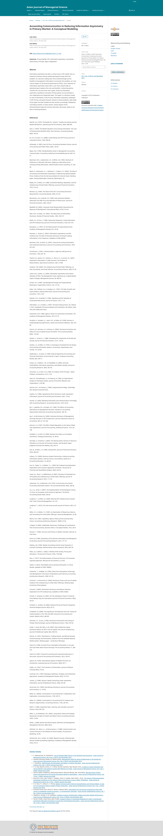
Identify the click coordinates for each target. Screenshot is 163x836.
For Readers (114, 83)
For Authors (114, 86)
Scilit (112, 51)
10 (40, 807)
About (29, 10)
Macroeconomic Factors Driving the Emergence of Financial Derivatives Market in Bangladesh (67, 773)
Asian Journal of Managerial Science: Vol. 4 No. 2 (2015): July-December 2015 (68, 756)
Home (31, 20)
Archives (37, 20)
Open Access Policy (34, 14)
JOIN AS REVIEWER (117, 63)
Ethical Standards (67, 10)
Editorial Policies (53, 10)
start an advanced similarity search (49, 811)
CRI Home (65, 14)
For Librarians (114, 89)
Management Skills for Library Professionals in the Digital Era (81, 759)
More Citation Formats (89, 67)
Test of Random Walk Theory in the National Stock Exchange (73, 755)
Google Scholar (115, 48)
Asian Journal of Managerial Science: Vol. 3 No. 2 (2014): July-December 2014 (57, 761)
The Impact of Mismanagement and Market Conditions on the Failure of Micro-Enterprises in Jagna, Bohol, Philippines (68, 779)
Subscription (47, 14)
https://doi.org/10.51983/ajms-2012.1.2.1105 (47, 53)
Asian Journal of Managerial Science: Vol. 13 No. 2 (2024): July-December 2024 (58, 797)
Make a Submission (118, 72)
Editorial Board (40, 10)
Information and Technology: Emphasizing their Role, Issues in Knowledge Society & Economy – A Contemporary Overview (67, 790)
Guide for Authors (82, 10)
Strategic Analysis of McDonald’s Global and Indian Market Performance (80, 795)
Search (132, 10)
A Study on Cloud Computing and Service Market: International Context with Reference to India (68, 768)
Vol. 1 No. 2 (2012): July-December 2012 (53, 20)
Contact (56, 14)
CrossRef (113, 53)
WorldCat (114, 55)
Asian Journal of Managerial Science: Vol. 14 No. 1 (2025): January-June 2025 (66, 781)
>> (43, 807)
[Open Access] (115, 30)
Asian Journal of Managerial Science (47, 7)
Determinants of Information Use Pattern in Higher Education (61, 763)
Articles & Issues (97, 10)
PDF (85, 36)
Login (134, 1)
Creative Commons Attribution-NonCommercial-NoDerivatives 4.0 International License (93, 107)
